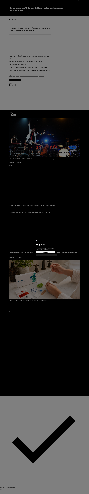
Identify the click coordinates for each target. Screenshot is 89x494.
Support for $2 (45, 252)
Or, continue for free (45, 258)
